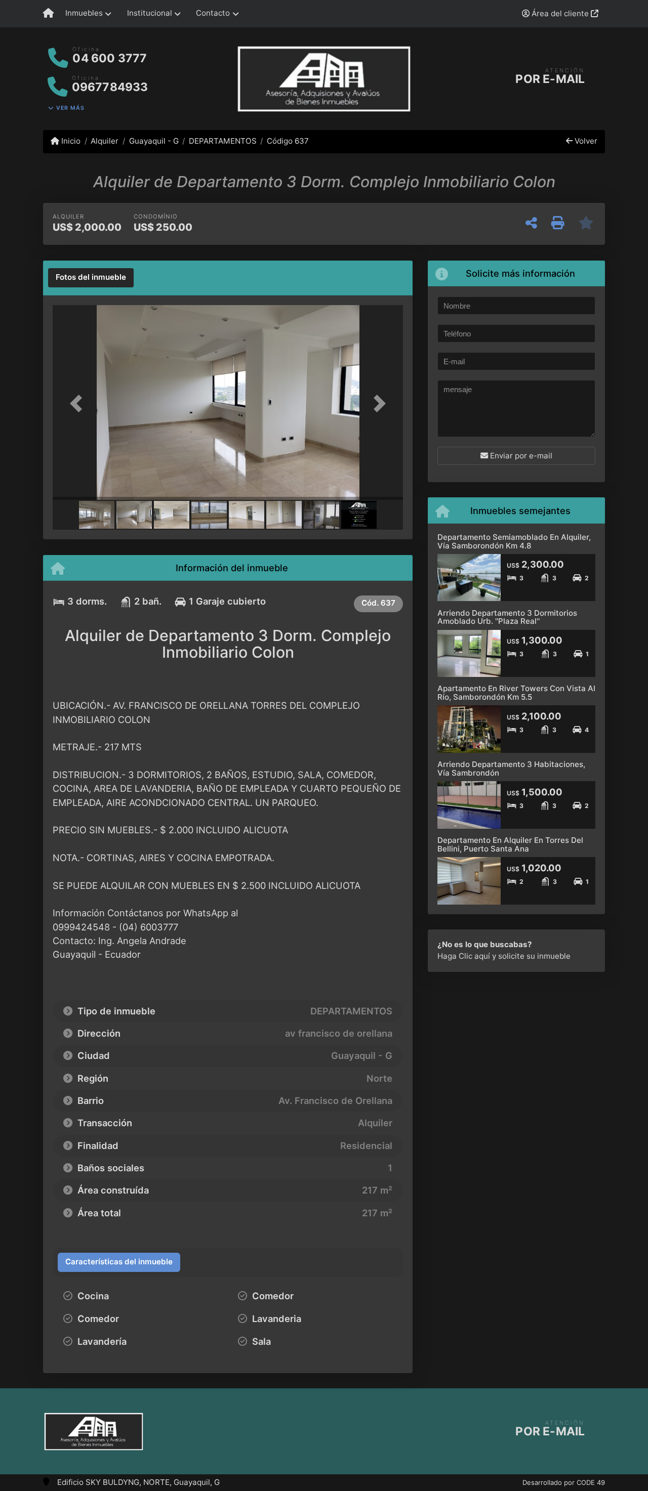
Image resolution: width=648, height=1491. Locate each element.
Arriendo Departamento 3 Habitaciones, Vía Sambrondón (511, 768)
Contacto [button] (213, 13)
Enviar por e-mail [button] (520, 455)
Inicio (69, 141)
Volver (585, 141)
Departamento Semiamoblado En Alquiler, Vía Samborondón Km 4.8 (514, 541)
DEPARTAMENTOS (223, 141)
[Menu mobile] (48, 14)
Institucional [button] (149, 13)
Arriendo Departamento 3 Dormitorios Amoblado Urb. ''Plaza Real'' (507, 617)
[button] (79, 403)
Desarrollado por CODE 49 (563, 1482)
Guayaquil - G (153, 141)
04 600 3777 (109, 58)
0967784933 (110, 87)
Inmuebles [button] (84, 13)
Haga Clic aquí (463, 956)
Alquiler (104, 141)
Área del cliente (560, 13)
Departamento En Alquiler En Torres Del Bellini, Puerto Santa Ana (510, 844)
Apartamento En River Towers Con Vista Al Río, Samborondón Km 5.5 (516, 693)
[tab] (91, 277)
